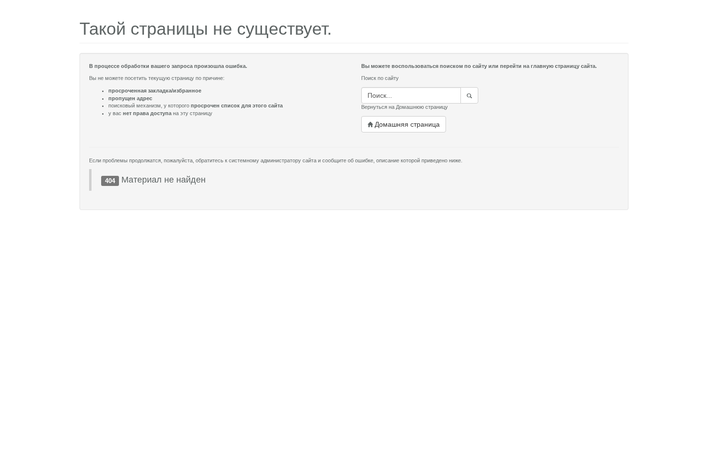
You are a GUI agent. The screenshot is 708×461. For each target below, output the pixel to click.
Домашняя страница (406, 124)
